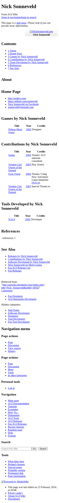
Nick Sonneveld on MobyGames (25, 265)
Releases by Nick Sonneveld (23, 256)
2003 (28, 164)
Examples (13, 409)
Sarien (11, 155)
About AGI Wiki (16, 496)
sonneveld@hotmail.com (21, 107)
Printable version (16, 470)
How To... (13, 412)
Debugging (14, 415)
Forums (12, 435)
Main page (13, 400)
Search (5, 442)
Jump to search (28, 17)
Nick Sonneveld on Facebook (23, 104)
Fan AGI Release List (19, 267)
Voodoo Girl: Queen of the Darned (15, 167)
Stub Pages (13, 310)
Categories (6, 290)
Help (10, 432)
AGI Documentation (18, 403)
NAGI (35, 182)
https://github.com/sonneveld (23, 101)
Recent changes (16, 427)
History (12, 351)
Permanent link (15, 473)
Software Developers (19, 313)
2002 (28, 129)
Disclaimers (14, 498)
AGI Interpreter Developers (22, 299)
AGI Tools (13, 418)
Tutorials (12, 406)
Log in (11, 388)
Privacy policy (15, 493)
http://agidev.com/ (17, 98)
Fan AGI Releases (17, 424)
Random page (15, 429)
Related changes (16, 464)
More (10, 369)
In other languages (17, 375)
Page (10, 342)
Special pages (15, 467)
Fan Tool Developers (19, 321)
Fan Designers (15, 296)
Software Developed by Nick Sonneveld (29, 262)
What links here (16, 461)
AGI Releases (15, 421)
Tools (11, 372)
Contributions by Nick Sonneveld (25, 259)
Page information (17, 476)
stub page (21, 22)
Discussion (13, 345)
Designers (13, 316)
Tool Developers (16, 319)
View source (14, 348)
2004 (28, 155)
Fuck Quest (14, 174)
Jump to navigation (11, 17)
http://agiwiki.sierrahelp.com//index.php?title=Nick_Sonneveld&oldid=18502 (23, 286)
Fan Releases (14, 270)
